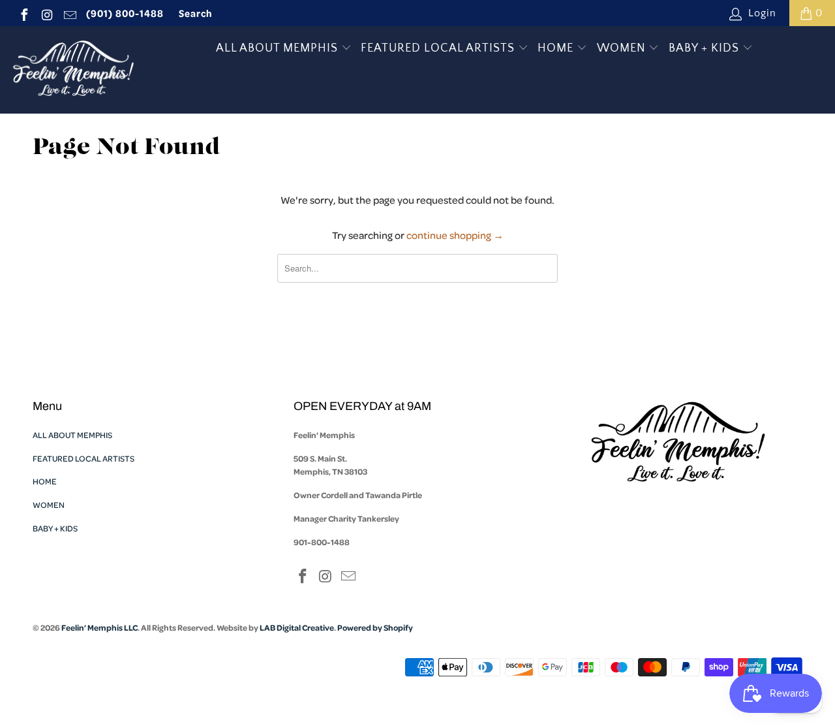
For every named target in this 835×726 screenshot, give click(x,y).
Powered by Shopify (375, 627)
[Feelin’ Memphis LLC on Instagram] (46, 13)
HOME (557, 48)
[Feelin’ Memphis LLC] (73, 69)
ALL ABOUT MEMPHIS (278, 48)
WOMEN (623, 48)
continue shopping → (455, 235)
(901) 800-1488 (125, 13)
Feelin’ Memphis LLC (99, 627)
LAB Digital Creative (297, 627)
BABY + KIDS (705, 48)
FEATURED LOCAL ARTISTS (439, 48)
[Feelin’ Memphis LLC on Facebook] (23, 13)
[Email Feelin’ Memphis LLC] (69, 13)
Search (196, 13)
